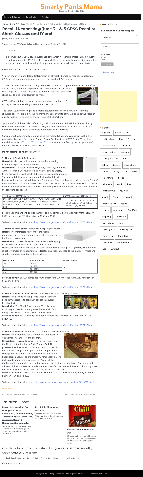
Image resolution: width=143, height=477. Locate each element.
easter (135, 171)
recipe (124, 203)
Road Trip (132, 210)
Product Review (109, 203)
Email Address (107, 37)
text (104, 60)
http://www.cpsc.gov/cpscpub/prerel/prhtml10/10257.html (63, 325)
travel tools (107, 242)
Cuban (105, 165)
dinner (105, 171)
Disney (116, 171)
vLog (104, 249)
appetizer (106, 132)
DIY (125, 171)
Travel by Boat (108, 229)
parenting (129, 197)
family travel (107, 178)
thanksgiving (108, 223)
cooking (125, 152)
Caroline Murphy (20, 38)
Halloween (107, 184)
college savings (109, 152)
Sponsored (121, 216)
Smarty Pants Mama (71, 6)
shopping (106, 216)
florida (121, 178)
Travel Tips (123, 236)
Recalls (11, 388)
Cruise (126, 158)
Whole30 (115, 249)
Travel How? (107, 236)
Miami (105, 197)
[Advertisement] (118, 106)
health (119, 184)
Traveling (45, 17)
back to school (122, 132)
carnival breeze (109, 145)
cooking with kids (110, 158)
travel (121, 223)
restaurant (118, 210)
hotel (129, 184)
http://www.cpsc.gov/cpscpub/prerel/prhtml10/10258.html (64, 382)
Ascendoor (84, 474)
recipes (105, 210)
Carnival (131, 139)
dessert (116, 165)
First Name (105, 46)
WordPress (103, 474)
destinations (130, 165)
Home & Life (30, 17)
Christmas (125, 145)
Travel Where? (123, 242)
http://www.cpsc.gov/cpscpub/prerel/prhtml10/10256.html (63, 287)
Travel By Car (126, 229)
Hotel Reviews (108, 190)
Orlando (116, 197)
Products (5, 388)
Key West (124, 190)
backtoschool (108, 139)
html (104, 57)
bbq (121, 139)
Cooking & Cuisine (12, 17)
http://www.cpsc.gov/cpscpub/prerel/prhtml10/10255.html (63, 222)
